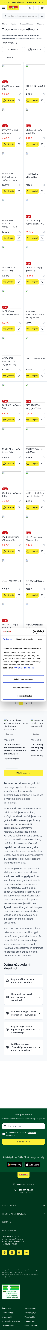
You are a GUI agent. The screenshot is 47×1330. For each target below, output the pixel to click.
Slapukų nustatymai (22, 687)
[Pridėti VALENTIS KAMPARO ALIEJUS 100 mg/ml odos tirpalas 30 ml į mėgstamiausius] (42, 328)
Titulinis (4, 24)
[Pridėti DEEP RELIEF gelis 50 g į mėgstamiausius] (18, 100)
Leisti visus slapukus (23, 679)
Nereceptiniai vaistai (26, 24)
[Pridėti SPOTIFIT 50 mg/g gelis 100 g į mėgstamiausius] (42, 463)
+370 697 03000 (25, 1190)
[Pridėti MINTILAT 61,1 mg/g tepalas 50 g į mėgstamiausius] (18, 463)
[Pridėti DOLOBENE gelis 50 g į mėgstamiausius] (42, 100)
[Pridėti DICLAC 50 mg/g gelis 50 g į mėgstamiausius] (18, 144)
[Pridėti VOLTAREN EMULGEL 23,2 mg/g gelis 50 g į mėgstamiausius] (18, 375)
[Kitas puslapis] (32, 703)
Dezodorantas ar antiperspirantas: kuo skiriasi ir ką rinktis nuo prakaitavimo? (15, 749)
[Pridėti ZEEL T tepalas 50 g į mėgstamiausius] (18, 595)
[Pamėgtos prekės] (36, 7)
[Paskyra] (29, 7)
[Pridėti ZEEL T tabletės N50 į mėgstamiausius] (42, 375)
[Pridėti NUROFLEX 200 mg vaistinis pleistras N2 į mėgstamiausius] (42, 507)
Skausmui (40, 24)
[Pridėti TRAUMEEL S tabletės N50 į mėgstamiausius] (42, 191)
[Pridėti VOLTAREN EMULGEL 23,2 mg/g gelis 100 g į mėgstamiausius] (18, 191)
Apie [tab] (40, 639)
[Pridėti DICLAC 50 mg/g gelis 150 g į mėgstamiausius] (42, 281)
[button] (20, 94)
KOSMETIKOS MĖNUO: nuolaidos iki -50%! (24, 2)
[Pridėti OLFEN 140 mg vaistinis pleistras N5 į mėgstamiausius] (18, 328)
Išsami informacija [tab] (24, 639)
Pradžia (13, 24)
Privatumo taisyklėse (24, 668)
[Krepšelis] (42, 7)
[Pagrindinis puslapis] (13, 8)
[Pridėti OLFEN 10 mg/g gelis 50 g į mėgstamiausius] (18, 419)
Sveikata (9, 734)
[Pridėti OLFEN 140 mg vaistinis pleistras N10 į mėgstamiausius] (42, 238)
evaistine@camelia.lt (16, 1239)
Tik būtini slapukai (23, 696)
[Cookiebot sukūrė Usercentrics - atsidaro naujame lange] (33, 632)
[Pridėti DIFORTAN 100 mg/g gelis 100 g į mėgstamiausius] (42, 419)
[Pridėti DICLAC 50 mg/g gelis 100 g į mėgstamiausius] (42, 144)
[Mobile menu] (4, 8)
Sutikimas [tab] (7, 639)
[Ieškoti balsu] (42, 16)
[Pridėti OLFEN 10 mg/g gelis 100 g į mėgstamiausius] (18, 507)
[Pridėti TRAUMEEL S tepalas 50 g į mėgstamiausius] (18, 281)
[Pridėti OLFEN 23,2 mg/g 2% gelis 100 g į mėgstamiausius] (18, 551)
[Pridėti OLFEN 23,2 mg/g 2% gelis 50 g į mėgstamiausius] (42, 551)
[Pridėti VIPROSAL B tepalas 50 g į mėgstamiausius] (42, 595)
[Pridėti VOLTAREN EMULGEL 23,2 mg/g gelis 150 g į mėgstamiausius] (18, 238)
